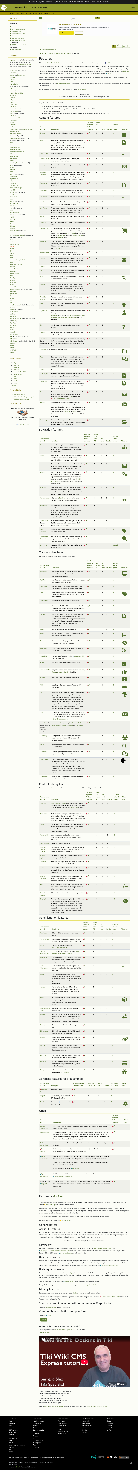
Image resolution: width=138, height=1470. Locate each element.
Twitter (54, 672)
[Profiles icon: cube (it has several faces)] (124, 1000)
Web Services (44, 1102)
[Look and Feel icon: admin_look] (124, 466)
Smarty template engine (59, 947)
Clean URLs (13, 104)
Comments (43, 752)
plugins (75, 1293)
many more (79, 725)
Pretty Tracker (70, 233)
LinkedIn (109, 1425)
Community (43, 736)
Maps (41, 303)
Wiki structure (14, 341)
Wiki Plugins (43, 803)
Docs (11, 143)
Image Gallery (14, 176)
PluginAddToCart (78, 235)
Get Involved (78, 2)
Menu (11, 210)
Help (70, 2)
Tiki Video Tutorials (19, 394)
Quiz (11, 251)
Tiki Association (13, 1430)
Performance (14, 230)
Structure (43, 487)
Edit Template (44, 1031)
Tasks (41, 270)
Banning (42, 1025)
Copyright (43, 899)
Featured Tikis (95, 2)
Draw (11, 145)
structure (58, 248)
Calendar (42, 133)
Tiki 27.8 (16, 367)
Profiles (42, 997)
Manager (43, 987)
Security (12, 267)
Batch (11, 82)
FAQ (41, 325)
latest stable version (63, 83)
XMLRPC (12, 352)
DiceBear (16, 381)
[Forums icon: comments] (125, 359)
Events (10, 1449)
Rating (42, 662)
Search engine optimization (18, 260)
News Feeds (43, 648)
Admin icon (124, 129)
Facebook (81, 670)
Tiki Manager (14, 312)
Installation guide (38, 1421)
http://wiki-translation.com (60, 719)
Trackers (42, 258)
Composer (66, 1072)
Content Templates (15, 118)
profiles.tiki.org (50, 1205)
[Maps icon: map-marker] (124, 305)
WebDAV (12, 330)
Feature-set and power (116, 127)
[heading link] (54, 59)
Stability (109, 129)
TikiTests (12, 307)
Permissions (43, 933)
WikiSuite (109, 63)
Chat (11, 102)
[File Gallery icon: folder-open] (125, 422)
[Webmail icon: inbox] (124, 394)
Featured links (14, 156)
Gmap (11, 165)
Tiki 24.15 (16, 370)
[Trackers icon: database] (124, 260)
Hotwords (43, 862)
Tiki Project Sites (88, 1419)
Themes (42, 614)
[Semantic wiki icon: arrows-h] (124, 500)
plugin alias (74, 808)
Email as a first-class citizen (61, 399)
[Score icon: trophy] (125, 695)
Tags (41, 592)
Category (12, 100)
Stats (11, 296)
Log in (133, 7)
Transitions (13, 316)
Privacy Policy (62, 1434)
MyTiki (12, 221)
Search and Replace (16, 264)
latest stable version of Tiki (109, 1265)
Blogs (41, 276)
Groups (42, 974)
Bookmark (54, 315)
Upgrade (47, 13)
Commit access (62, 1423)
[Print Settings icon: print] (124, 687)
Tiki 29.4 (16, 365)
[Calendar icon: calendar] (124, 135)
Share (11, 276)
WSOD (12, 345)
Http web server (57, 953)
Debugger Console (43, 1091)
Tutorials (35, 1428)
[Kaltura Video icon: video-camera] (123, 154)
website (46, 1406)
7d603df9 (17, 1467)
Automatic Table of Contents (43, 850)
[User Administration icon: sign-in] (123, 966)
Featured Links (44, 159)
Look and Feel (44, 464)
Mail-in (12, 206)
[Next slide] (128, 30)
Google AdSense (61, 725)
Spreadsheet (43, 183)
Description (55, 129)
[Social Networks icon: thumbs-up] (124, 672)
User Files (43, 202)
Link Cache (13, 95)
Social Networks (45, 670)
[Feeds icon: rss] (124, 650)
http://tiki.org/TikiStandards (63, 1176)
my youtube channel (57, 1406)
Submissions (21, 75)
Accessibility (43, 656)
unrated (115, 545)
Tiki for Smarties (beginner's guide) (24, 397)
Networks (110, 1419)
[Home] (41, 54)
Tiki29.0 (16, 379)
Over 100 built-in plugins (58, 803)
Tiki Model (75, 1168)
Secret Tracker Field (20, 372)
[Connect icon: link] (125, 1039)
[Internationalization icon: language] (125, 714)
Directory (43, 349)
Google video (64, 723)
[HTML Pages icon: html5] (124, 376)
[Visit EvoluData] (52, 29)
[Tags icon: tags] (124, 594)
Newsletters (43, 191)
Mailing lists (37, 1443)
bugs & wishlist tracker (93, 1285)
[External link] (88, 133)
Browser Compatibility (16, 93)
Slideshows (43, 241)
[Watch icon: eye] (125, 643)
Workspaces (43, 572)
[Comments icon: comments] (125, 754)
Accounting (13, 73)
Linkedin (59, 672)
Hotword (12, 170)
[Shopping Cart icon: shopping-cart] (125, 231)
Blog (11, 88)
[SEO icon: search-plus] (124, 539)
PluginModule (44, 835)
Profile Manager (15, 244)
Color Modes (44, 759)
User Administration (16, 318)
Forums (42, 357)
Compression (44, 600)
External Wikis (44, 843)
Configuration (37, 1423)
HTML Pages (44, 374)
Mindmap (70, 725)
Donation (11, 1434)
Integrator (43, 1096)
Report (12, 246)
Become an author (38, 1430)
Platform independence (17, 235)
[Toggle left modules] (40, 18)
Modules (42, 472)
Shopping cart (14, 278)
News (86, 2)
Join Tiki (11, 1443)
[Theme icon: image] (124, 616)
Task (83, 315)
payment (61, 237)
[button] (114, 46)
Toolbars (42, 824)
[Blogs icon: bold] (124, 278)
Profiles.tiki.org (66, 1220)
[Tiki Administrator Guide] (42, 54)
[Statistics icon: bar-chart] (124, 635)
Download (29, 13)
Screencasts (43, 339)
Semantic (12, 269)
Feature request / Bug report (17, 1445)
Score (41, 692)
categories (67, 411)
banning (14, 321)
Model (109, 73)
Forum (12, 161)
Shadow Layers (14, 273)
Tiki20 (70, 396)
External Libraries (43, 1150)
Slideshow (13, 282)
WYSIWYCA (13, 348)
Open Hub (110, 1428)
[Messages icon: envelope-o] (124, 167)
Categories (43, 445)
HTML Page (13, 172)
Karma (12, 194)
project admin (69, 1281)
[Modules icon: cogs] (125, 474)
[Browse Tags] (40, 49)
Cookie (12, 122)
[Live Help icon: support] (123, 197)
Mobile (42, 606)
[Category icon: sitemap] (125, 447)
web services (64, 1102)
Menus (42, 455)
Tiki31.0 (16, 376)
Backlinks (62, 498)
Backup (40, 13)
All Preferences (81, 89)
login (71, 1273)
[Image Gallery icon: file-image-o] (124, 383)
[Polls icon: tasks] (125, 887)
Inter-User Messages (57, 317)
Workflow (43, 580)
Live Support (43, 197)
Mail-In (42, 629)
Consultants (36, 1447)
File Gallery (43, 381)
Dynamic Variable (15, 149)
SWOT (49, 1315)
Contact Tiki (12, 1432)
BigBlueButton (44, 252)
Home (51, 53)
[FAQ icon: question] (123, 327)
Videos (11, 1452)
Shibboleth (70, 953)
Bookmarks (43, 505)
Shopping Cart (44, 228)
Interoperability (51, 1307)
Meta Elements (14, 212)
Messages (43, 165)
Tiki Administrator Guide (63, 53)
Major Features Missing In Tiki (111, 1297)
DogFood (44, 1184)
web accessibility (79, 656)
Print (41, 685)
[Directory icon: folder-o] (124, 351)
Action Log (43, 1055)
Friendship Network (15, 163)
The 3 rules (61, 1421)
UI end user (103, 127)
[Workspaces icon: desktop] (125, 574)
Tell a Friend (43, 586)
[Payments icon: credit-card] (125, 1063)
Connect (42, 1037)
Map (11, 208)
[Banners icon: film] (124, 679)
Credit (11, 127)
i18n (41, 712)
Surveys (42, 333)
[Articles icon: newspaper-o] (124, 405)
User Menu (77, 315)
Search (42, 744)
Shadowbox (13, 271)
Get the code (62, 1425)
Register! (105, 2)
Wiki (41, 141)
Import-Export (14, 179)
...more (13, 385)
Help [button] (52, 13)
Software (48, 2)
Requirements (20, 13)
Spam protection (15, 289)
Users (15, 383)
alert (19, 305)
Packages (43, 1070)
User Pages (43, 208)
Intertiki (42, 1014)
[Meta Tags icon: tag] (124, 531)
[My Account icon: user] (124, 313)
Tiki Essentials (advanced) (21, 399)
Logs (11, 201)
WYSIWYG (13, 350)
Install (35, 13)
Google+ (66, 672)
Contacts (12, 113)
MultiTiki (12, 219)
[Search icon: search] (124, 746)
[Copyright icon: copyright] (125, 901)
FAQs (34, 1445)
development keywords (25, 64)
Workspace (13, 343)
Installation (43, 957)
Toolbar (12, 248)
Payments (43, 1061)
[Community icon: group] (125, 738)
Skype (53, 725)
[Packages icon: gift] (124, 1072)
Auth (77, 951)
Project (40, 2)
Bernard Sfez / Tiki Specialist (63, 1330)
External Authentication (17, 152)
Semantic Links (44, 498)
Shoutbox (42, 216)
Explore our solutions (66, 33)
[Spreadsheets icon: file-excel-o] (124, 185)
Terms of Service (63, 1431)
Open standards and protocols (45, 1175)
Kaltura (12, 192)
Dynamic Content (15, 147)
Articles (42, 402)
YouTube (80, 723)
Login (11, 199)
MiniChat (43, 370)
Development (62, 1419)
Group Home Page (26, 129)
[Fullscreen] (137, 1)
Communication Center (17, 109)
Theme (12, 309)
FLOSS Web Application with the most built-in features (63, 63)
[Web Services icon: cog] (125, 1104)
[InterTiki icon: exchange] (124, 1016)
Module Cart (61, 235)
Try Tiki (56, 2)
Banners (42, 677)
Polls (41, 884)
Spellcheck (13, 291)
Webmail (42, 392)
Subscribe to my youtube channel (97, 1406)
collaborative (52, 50)
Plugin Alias (17, 363)
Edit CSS (42, 1045)
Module (12, 217)
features (45, 50)
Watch (71, 315)
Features (11, 13)
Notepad (42, 284)
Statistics (42, 633)
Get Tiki (63, 2)
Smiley (12, 285)
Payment (12, 228)
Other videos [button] (46, 1333)
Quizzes (42, 266)
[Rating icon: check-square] (124, 664)
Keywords (12, 60)
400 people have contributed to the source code (55, 1251)
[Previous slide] (44, 30)
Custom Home (44, 521)
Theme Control (44, 939)
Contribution (44, 777)
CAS (63, 953)
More (43, 1319)
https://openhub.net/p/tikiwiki (102, 1248)
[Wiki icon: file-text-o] (124, 143)
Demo (10, 1425)
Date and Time (14, 131)
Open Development (44, 1158)
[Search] (97, 18)
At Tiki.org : (33, 2)
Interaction (43, 723)
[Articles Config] (46, 54)
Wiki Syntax (125, 71)
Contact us (79, 33)
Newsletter (13, 224)
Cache (42, 868)
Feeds (11, 255)
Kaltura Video (44, 153)
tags (74, 411)
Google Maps (73, 723)
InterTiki (12, 190)
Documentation (44, 1132)
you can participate (66, 1253)
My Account (43, 311)
